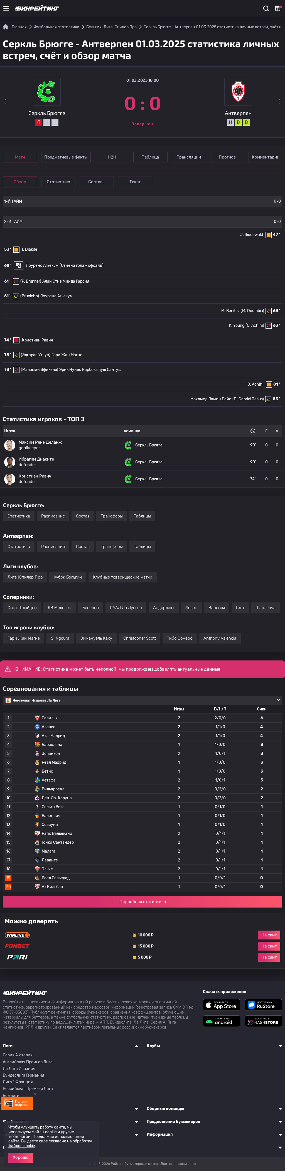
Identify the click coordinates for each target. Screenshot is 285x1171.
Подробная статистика (142, 901)
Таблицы (142, 516)
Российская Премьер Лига (28, 1088)
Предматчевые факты (66, 157)
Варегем (216, 607)
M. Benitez (230, 310)
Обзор (20, 181)
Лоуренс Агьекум (42, 265)
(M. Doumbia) (252, 310)
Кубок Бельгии (68, 577)
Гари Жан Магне (66, 355)
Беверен (90, 607)
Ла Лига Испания (19, 1068)
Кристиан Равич (37, 340)
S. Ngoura (60, 638)
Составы (96, 181)
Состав (83, 516)
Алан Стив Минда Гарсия (65, 281)
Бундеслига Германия (23, 1075)
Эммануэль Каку (96, 638)
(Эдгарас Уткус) (35, 355)
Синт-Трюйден (22, 607)
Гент (240, 607)
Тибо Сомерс (179, 638)
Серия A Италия (18, 1055)
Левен (191, 607)
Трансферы (112, 516)
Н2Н (112, 157)
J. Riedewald (251, 234)
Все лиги (11, 1095)
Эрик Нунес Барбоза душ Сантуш (90, 369)
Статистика (58, 181)
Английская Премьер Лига (28, 1062)
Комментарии (265, 157)
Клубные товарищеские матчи (122, 577)
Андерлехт (163, 607)
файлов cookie (21, 1146)
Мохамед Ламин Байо (210, 399)
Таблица (150, 157)
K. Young (236, 325)
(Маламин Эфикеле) (39, 369)
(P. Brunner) (30, 281)
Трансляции (189, 157)
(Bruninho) (29, 296)
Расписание (53, 516)
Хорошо (21, 1157)
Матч (20, 157)
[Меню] (6, 8)
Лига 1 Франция (18, 1082)
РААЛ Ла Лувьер (126, 607)
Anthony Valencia (219, 638)
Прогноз (227, 157)
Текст (135, 181)
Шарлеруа (265, 607)
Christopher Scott (139, 638)
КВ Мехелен (59, 607)
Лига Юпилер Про (25, 577)
